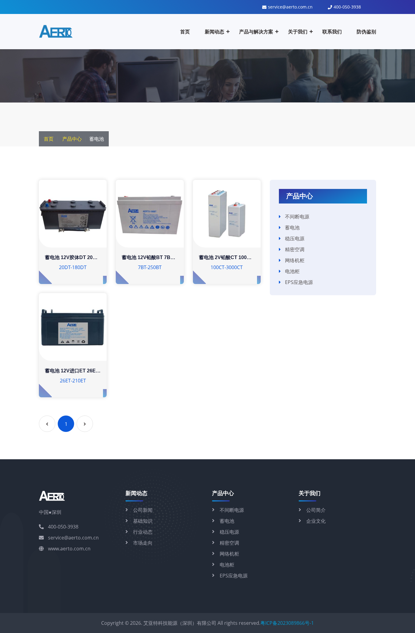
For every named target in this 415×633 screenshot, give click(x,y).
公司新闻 (143, 510)
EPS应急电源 (299, 282)
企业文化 (316, 521)
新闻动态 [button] (214, 31)
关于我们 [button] (297, 31)
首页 (185, 31)
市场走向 (143, 542)
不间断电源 (297, 216)
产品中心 (72, 138)
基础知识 (143, 521)
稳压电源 (294, 238)
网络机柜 (294, 260)
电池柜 (292, 271)
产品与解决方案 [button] (256, 31)
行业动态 (143, 532)
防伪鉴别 (366, 31)
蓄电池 (292, 227)
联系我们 (332, 31)
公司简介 (316, 510)
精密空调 (294, 249)
